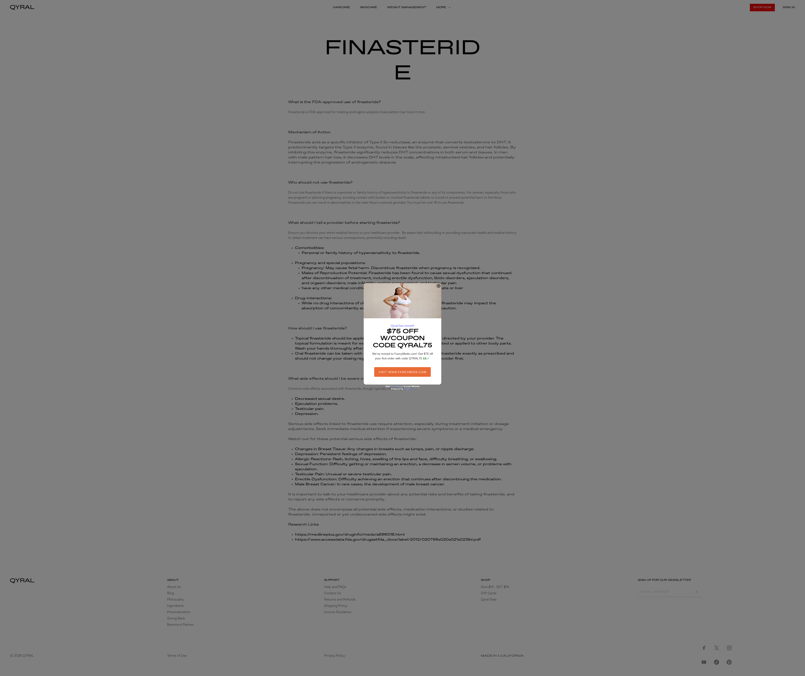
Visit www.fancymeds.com (402, 372)
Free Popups (396, 386)
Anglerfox (409, 389)
